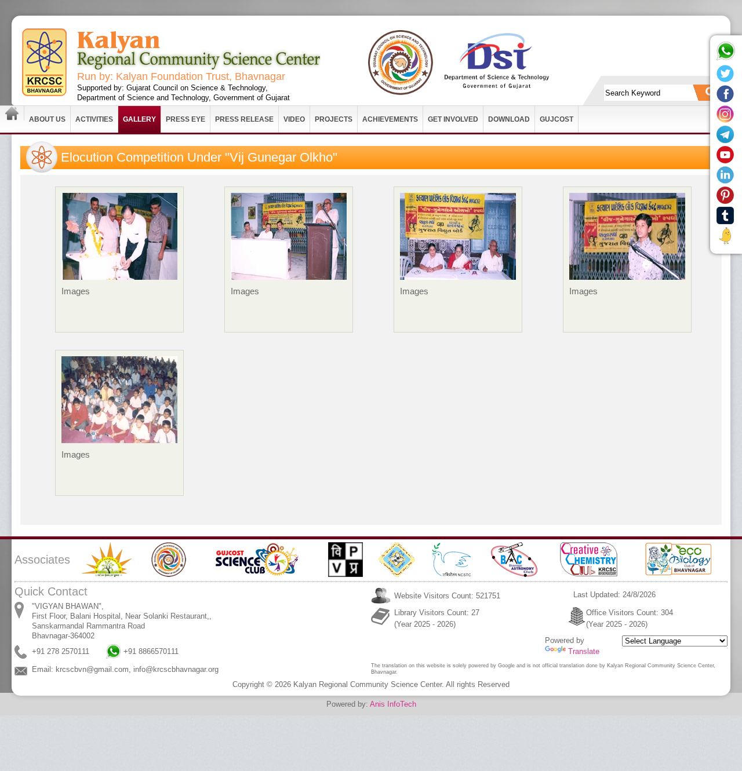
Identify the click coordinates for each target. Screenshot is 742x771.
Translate (583, 651)
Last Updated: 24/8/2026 (614, 594)
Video (294, 119)
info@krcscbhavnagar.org (176, 669)
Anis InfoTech (393, 704)
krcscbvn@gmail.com (92, 669)
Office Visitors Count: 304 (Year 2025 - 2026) (629, 618)
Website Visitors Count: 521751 (447, 595)
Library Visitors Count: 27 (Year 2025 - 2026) (436, 618)
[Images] (119, 286)
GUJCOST (556, 119)
